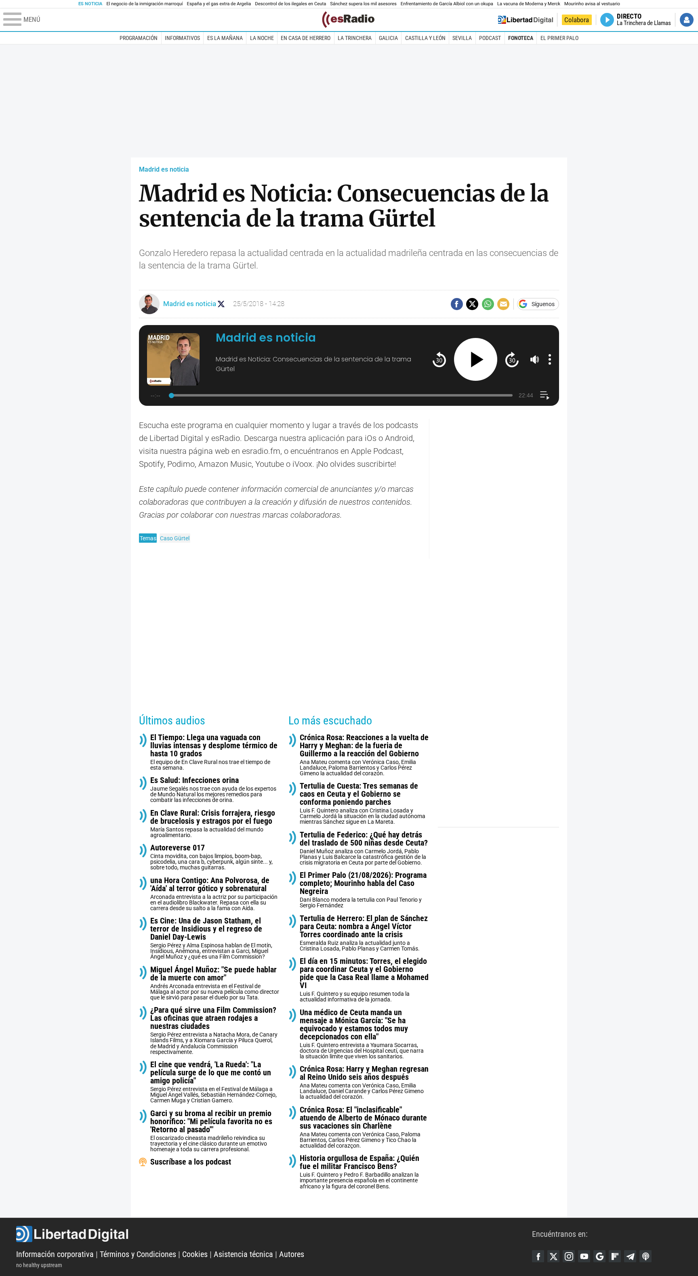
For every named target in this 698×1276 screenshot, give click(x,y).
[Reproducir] (475, 359)
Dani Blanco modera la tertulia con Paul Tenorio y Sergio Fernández (363, 890)
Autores (291, 1254)
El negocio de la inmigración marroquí (144, 3)
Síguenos (543, 304)
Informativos (182, 38)
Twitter (553, 1256)
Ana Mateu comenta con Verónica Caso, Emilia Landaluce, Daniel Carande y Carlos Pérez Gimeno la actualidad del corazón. (364, 1082)
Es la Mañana (225, 38)
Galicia (388, 38)
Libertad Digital (274, 1234)
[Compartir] (457, 304)
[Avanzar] (512, 359)
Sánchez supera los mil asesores (363, 3)
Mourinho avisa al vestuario (592, 3)
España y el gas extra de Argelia (219, 3)
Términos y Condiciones (138, 1254)
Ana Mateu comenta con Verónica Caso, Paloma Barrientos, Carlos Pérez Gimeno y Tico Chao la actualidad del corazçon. (363, 1127)
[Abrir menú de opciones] (550, 359)
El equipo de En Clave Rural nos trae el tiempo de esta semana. (214, 752)
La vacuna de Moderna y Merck (528, 3)
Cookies (195, 1254)
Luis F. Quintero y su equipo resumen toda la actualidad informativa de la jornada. (364, 980)
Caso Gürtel (174, 538)
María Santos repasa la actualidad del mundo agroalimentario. (212, 823)
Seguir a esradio (221, 304)
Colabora (576, 20)
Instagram (569, 1256)
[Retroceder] (439, 359)
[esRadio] (348, 19)
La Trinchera (355, 38)
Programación (139, 38)
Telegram (630, 1256)
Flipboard (615, 1256)
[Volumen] (535, 359)
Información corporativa (55, 1254)
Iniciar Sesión (687, 20)
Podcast (490, 38)
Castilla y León (425, 38)
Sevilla (462, 38)
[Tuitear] (472, 304)
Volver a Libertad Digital (525, 20)
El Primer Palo (559, 38)
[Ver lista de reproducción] (544, 395)
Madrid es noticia (164, 169)
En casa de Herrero (305, 38)
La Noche (262, 38)
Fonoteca (520, 38)
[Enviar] (488, 304)
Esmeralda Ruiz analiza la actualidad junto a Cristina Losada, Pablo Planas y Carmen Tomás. (364, 933)
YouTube (584, 1256)
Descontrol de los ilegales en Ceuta (290, 3)
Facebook (538, 1256)
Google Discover (599, 1256)
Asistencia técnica (243, 1254)
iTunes (645, 1256)
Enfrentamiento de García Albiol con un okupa (447, 3)
